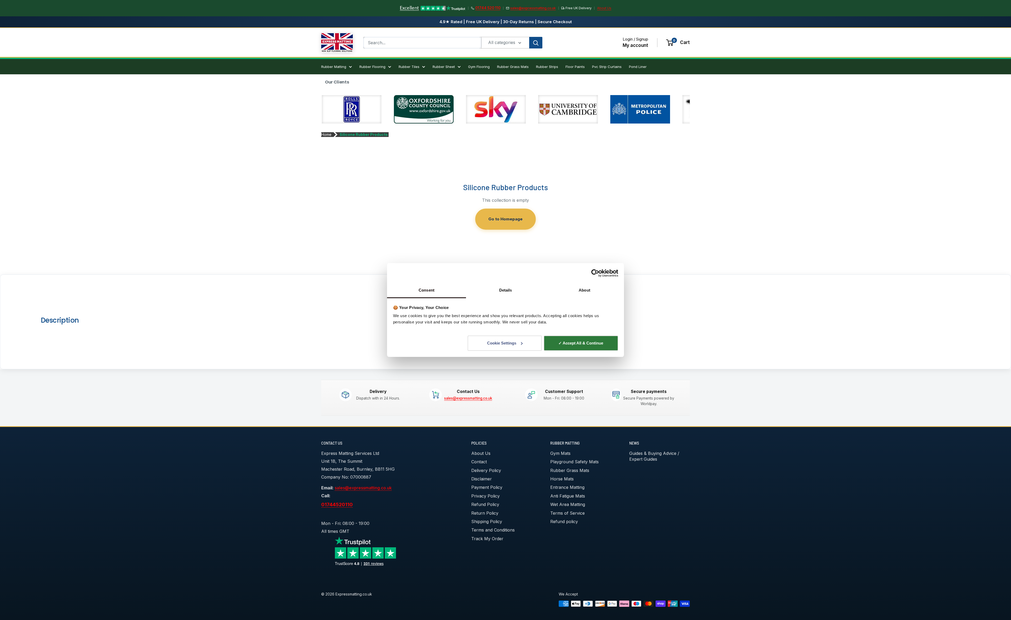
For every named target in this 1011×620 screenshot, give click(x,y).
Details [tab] (505, 290)
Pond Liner (638, 67)
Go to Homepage (505, 219)
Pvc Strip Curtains (607, 67)
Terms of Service (567, 513)
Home (326, 134)
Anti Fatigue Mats (567, 496)
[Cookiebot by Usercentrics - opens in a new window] (595, 273)
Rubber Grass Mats (513, 67)
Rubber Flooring (372, 67)
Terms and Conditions (493, 530)
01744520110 (337, 504)
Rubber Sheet (444, 67)
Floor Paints (575, 67)
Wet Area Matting (567, 504)
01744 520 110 (487, 8)
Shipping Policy (486, 521)
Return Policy (484, 513)
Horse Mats (562, 478)
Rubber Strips (547, 67)
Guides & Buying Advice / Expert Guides (654, 456)
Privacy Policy (485, 496)
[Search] (535, 42)
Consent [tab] (426, 290)
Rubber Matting (333, 67)
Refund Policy (485, 504)
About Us (604, 8)
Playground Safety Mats (574, 461)
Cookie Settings (501, 343)
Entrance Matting (567, 487)
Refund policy (564, 521)
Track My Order (487, 538)
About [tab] (584, 290)
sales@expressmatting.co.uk (533, 8)
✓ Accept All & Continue (580, 343)
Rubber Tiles (409, 67)
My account (635, 45)
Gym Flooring (479, 67)
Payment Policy (486, 487)
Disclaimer (481, 478)
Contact (479, 461)
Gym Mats (560, 453)
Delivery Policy (486, 470)
